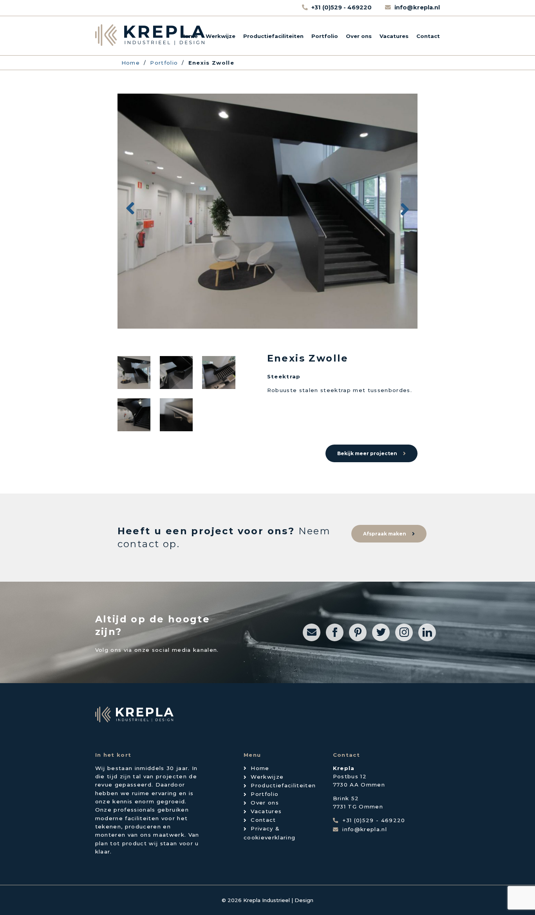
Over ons (359, 36)
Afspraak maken (384, 534)
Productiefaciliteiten (273, 36)
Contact (428, 36)
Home (189, 36)
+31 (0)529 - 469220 (342, 7)
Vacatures (394, 36)
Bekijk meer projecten (367, 453)
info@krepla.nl (417, 7)
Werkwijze (220, 36)
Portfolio (324, 36)
